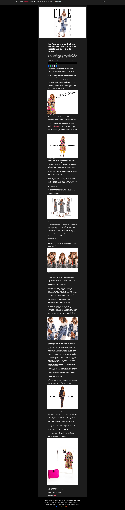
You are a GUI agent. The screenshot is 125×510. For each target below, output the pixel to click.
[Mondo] (49, 502)
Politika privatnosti (74, 504)
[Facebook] (57, 507)
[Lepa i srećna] (62, 502)
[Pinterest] (64, 507)
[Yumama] (75, 502)
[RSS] (68, 507)
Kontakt (62, 504)
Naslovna (49, 41)
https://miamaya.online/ (55, 126)
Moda (53, 41)
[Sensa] (70, 502)
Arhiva (78, 504)
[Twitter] (59, 507)
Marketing (47, 504)
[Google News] (66, 507)
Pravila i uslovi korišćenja (57, 504)
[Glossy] (59, 502)
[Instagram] (61, 507)
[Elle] (17, 1)
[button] (74, 60)
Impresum (51, 504)
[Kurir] (45, 502)
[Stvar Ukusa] (79, 502)
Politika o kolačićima (67, 504)
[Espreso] (53, 502)
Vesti (56, 41)
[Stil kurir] (55, 502)
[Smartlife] (66, 502)
